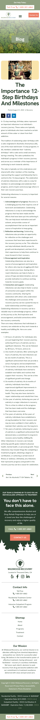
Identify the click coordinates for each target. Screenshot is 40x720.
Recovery (30, 110)
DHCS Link (32, 699)
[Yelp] (12, 576)
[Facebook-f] (17, 576)
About (20, 625)
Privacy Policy (19, 686)
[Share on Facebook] (8, 116)
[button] (20, 16)
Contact (20, 636)
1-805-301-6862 (21, 594)
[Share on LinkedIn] (14, 116)
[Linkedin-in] (28, 576)
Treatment (20, 632)
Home (20, 622)
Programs (20, 629)
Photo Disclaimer (24, 689)
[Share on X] (3, 116)
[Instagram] (22, 576)
